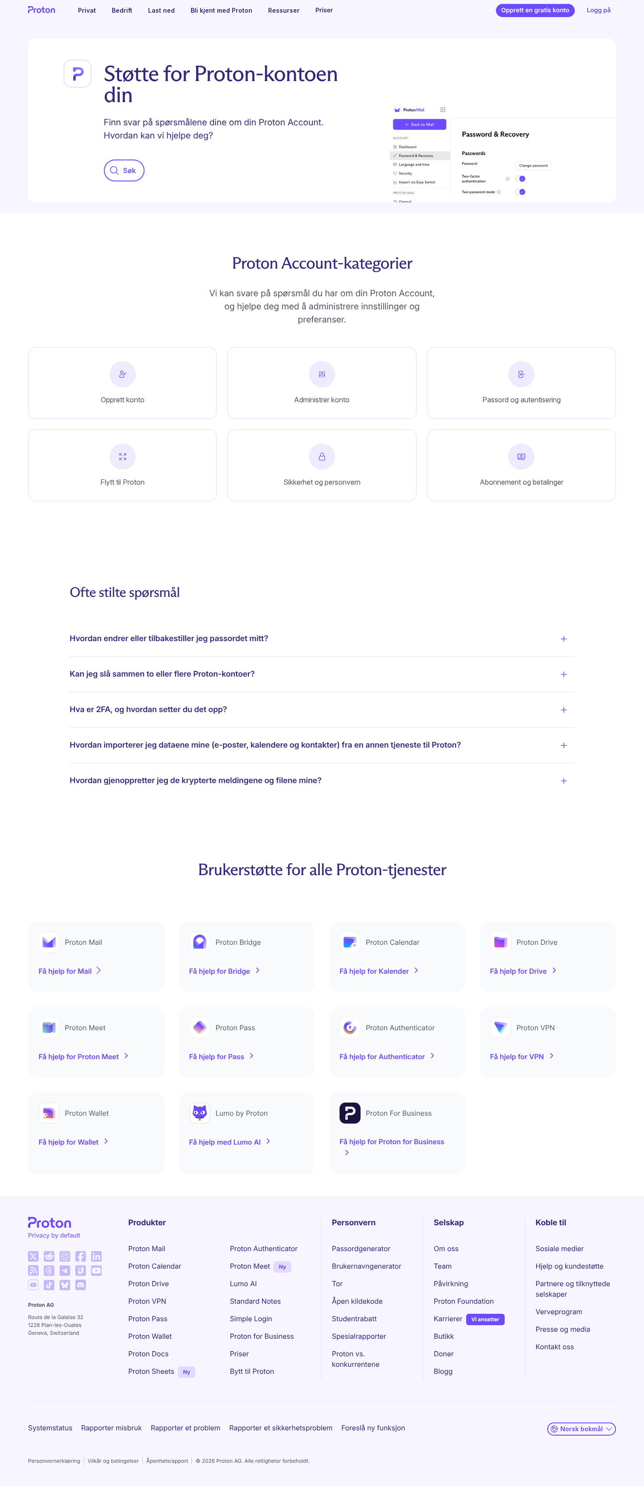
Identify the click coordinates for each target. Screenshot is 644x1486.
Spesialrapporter (359, 1336)
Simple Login (251, 1318)
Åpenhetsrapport (167, 1461)
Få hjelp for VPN (517, 1056)
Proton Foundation (464, 1301)
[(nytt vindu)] (33, 1256)
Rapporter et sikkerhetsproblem (281, 1427)
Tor (337, 1283)
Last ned (161, 10)
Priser (324, 10)
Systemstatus (50, 1427)
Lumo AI (243, 1283)
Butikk (444, 1336)
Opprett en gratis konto (535, 10)
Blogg (443, 1371)
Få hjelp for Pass (216, 1056)
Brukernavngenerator (367, 1266)
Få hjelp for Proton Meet (79, 1056)
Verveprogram (559, 1311)
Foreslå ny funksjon (373, 1427)
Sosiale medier (560, 1248)
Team (443, 1266)
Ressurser (284, 10)
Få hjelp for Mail (65, 971)
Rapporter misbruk (111, 1427)
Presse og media (563, 1329)
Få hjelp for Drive (518, 971)
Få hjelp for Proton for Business (392, 1141)
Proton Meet (250, 1266)
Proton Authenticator (264, 1248)
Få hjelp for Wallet (69, 1142)
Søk (129, 170)
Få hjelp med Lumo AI (225, 1142)
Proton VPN (147, 1301)
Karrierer (448, 1318)
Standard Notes (255, 1301)
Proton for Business (262, 1336)
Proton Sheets (151, 1371)
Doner (444, 1353)
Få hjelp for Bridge (220, 971)
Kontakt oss (555, 1346)
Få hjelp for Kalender (374, 971)
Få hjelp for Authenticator (382, 1056)
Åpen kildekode (357, 1301)
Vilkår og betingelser (113, 1461)
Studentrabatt (354, 1318)
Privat (87, 10)
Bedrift (122, 10)
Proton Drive (148, 1283)
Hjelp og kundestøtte (570, 1266)
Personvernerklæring (54, 1461)
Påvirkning (451, 1283)
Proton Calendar (154, 1266)
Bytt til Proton (252, 1371)
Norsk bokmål (581, 1429)
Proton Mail (147, 1248)
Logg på (599, 10)
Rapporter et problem (185, 1427)
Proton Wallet (150, 1336)
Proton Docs (148, 1353)
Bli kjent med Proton (221, 10)
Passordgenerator (361, 1248)
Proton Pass (147, 1318)
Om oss (446, 1248)
